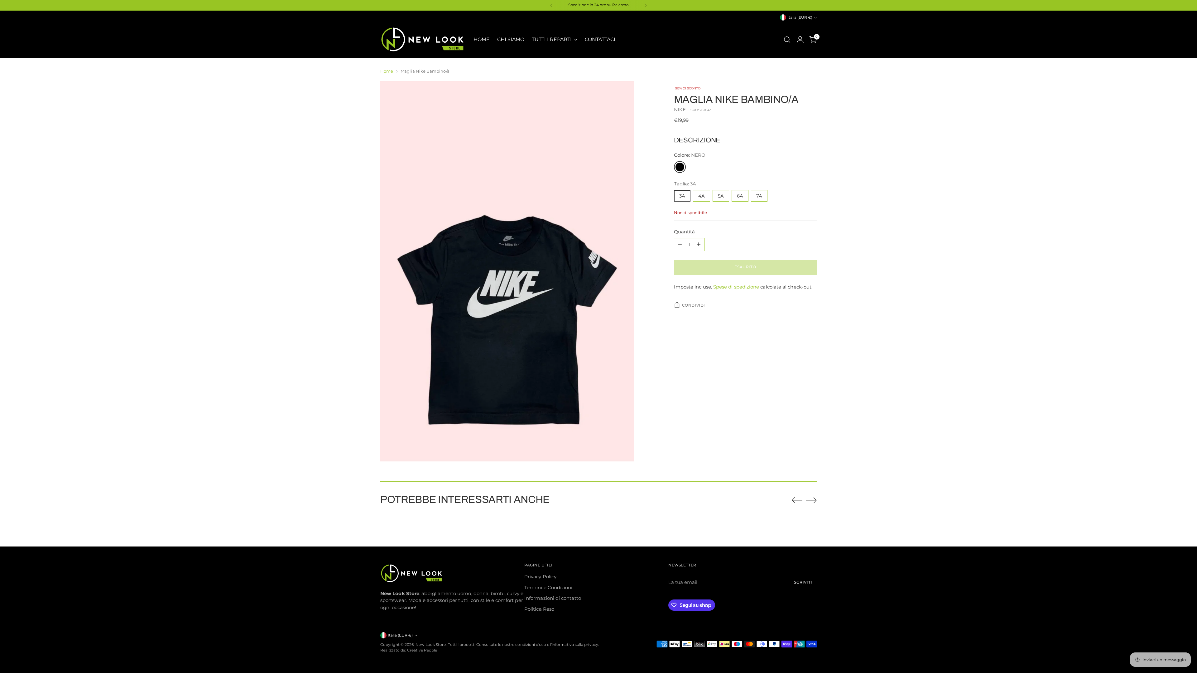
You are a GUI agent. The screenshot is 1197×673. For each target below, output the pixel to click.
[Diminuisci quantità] (679, 244)
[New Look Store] (422, 39)
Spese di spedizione (736, 287)
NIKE (680, 109)
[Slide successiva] (811, 500)
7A (759, 196)
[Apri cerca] (787, 39)
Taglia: (685, 184)
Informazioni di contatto (552, 598)
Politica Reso (539, 609)
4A (701, 196)
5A (721, 196)
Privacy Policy (540, 577)
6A (740, 196)
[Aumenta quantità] (698, 244)
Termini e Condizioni (548, 587)
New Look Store (431, 644)
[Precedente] (551, 5)
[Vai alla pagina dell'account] (800, 39)
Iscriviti (802, 582)
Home (386, 71)
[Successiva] (645, 5)
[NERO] (680, 167)
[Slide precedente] (797, 500)
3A (682, 196)
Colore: (690, 155)
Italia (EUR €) (799, 17)
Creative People (422, 650)
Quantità (684, 232)
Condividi (693, 305)
